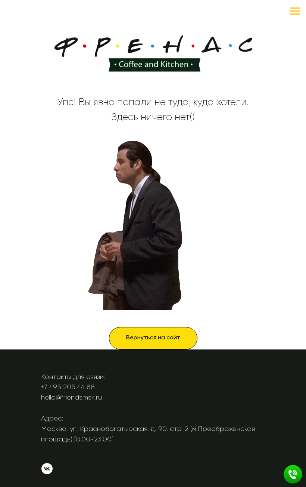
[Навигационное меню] (295, 11)
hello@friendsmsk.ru (71, 397)
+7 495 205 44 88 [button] (68, 387)
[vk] (47, 472)
